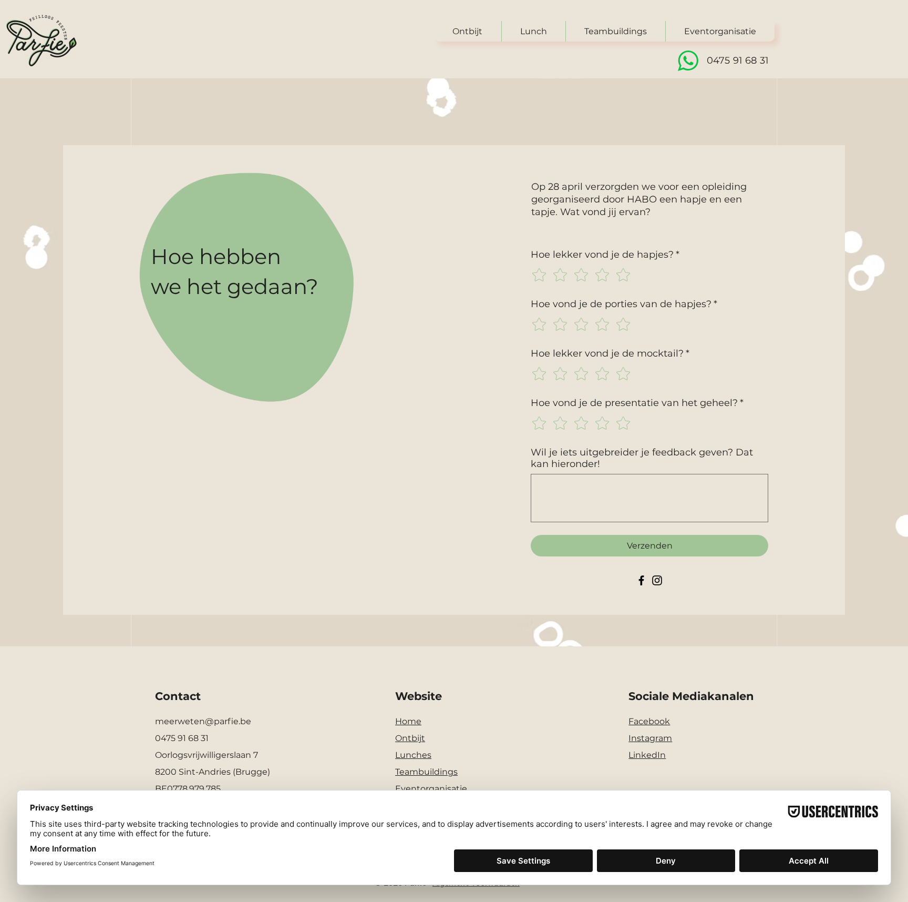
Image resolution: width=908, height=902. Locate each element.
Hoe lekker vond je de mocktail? (610, 353)
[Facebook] (641, 580)
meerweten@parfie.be (203, 721)
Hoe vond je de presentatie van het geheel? (637, 403)
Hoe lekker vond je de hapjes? (605, 254)
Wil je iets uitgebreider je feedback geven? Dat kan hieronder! (642, 458)
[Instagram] (657, 580)
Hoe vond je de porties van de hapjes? (624, 304)
